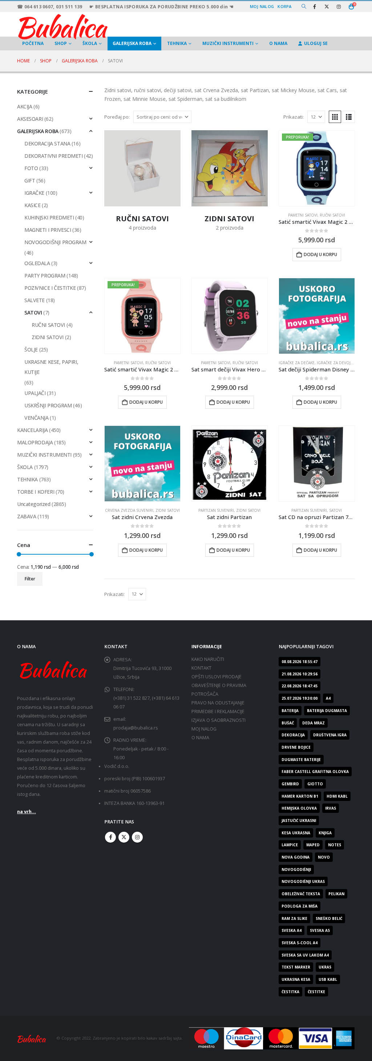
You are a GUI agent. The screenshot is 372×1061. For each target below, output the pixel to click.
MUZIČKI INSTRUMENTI (228, 43)
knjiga (325, 832)
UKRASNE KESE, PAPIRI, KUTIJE (51, 366)
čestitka (290, 991)
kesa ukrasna (296, 832)
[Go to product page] (229, 316)
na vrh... (26, 812)
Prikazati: (293, 117)
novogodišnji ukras (303, 881)
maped (313, 844)
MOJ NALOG (204, 729)
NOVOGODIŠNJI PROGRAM (55, 242)
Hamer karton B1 (300, 796)
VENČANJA (36, 417)
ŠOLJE (31, 349)
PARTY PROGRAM (44, 275)
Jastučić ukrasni (299, 820)
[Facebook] (315, 6)
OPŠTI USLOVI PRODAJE (216, 677)
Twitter (123, 837)
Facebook (110, 837)
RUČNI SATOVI (332, 215)
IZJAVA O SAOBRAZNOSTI (218, 720)
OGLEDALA (37, 263)
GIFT (29, 180)
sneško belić (329, 918)
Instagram (137, 837)
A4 (328, 698)
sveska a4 (292, 930)
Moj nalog (262, 6)
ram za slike (294, 918)
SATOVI (335, 510)
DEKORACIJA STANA (47, 143)
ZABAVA (26, 516)
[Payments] (272, 1037)
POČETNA (33, 43)
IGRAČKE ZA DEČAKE (297, 362)
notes (334, 844)
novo (324, 857)
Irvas (330, 808)
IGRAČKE (34, 192)
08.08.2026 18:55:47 (300, 661)
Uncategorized (33, 504)
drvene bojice (296, 747)
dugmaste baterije (301, 759)
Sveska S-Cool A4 (300, 942)
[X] (327, 6)
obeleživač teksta (301, 893)
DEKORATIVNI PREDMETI (53, 155)
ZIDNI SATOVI (167, 510)
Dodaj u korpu (320, 254)
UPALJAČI (35, 393)
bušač (288, 722)
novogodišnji (296, 869)
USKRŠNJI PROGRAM (48, 405)
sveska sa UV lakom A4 (305, 955)
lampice (290, 844)
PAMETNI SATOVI (303, 215)
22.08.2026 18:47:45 (300, 685)
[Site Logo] (62, 26)
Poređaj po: (117, 117)
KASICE (32, 205)
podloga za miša (300, 906)
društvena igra (330, 734)
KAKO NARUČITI (207, 659)
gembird (290, 783)
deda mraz (313, 722)
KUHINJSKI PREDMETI (49, 217)
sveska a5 (320, 930)
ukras (325, 967)
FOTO (31, 168)
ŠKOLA (89, 43)
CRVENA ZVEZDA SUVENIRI (129, 510)
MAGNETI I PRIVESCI (47, 229)
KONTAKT (201, 668)
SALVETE (34, 300)
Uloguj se (316, 43)
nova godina (296, 857)
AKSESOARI (30, 118)
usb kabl (328, 979)
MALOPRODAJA (35, 442)
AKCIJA (24, 106)
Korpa (284, 6)
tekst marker (296, 967)
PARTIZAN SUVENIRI (216, 510)
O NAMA (278, 43)
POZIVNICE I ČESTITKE (50, 287)
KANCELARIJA (32, 430)
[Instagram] (338, 6)
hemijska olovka (299, 808)
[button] (304, 6)
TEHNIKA (177, 43)
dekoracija (293, 734)
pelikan (336, 893)
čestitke (316, 991)
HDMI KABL (337, 796)
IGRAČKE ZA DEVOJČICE (338, 362)
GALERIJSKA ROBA (132, 43)
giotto (315, 783)
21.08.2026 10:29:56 (300, 674)
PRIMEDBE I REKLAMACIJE (217, 711)
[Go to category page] (142, 168)
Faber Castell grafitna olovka (315, 771)
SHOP (60, 43)
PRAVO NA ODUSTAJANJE (217, 703)
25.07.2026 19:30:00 (300, 698)
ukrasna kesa (296, 979)
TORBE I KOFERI (35, 491)
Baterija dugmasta (327, 710)
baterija (290, 710)
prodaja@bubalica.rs (135, 728)
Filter (30, 579)
